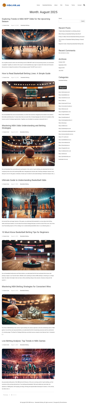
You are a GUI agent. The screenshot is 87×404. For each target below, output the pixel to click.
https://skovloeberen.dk (64, 142)
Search (60, 18)
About (55, 5)
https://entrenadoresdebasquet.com (67, 131)
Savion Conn (6, 25)
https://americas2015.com (65, 103)
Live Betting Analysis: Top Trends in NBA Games (23, 341)
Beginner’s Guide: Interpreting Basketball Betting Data (71, 43)
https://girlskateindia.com (65, 156)
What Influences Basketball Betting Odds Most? (70, 33)
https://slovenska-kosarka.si (65, 106)
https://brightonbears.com (65, 111)
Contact (80, 5)
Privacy (67, 5)
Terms (73, 5)
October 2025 (62, 62)
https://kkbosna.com (63, 109)
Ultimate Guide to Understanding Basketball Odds (24, 180)
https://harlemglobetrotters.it (65, 120)
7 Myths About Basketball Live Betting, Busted (69, 31)
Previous (5, 395)
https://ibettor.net (63, 153)
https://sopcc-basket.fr (64, 114)
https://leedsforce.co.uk (64, 97)
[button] (84, 5)
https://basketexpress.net (65, 128)
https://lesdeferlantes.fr (64, 117)
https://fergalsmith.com (64, 148)
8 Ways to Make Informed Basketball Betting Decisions (71, 36)
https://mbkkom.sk (63, 125)
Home (38, 5)
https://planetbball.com (64, 95)
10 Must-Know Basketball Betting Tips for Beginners (25, 232)
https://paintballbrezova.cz (65, 139)
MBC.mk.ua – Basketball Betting (36, 402)
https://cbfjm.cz (62, 100)
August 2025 (62, 67)
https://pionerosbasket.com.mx (66, 134)
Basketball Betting (47, 5)
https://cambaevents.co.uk (65, 151)
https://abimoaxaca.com (64, 92)
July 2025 (61, 70)
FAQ (61, 5)
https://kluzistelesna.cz (64, 145)
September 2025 (62, 65)
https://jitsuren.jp (62, 123)
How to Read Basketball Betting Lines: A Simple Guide (26, 73)
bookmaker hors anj (63, 159)
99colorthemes (63, 402)
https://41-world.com (63, 137)
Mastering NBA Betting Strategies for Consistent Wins (26, 286)
